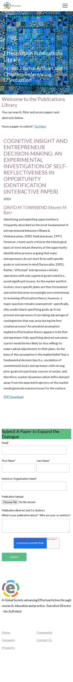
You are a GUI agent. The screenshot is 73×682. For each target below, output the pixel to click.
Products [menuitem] (8, 648)
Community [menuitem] (44, 632)
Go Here (40, 126)
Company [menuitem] (8, 640)
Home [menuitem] (6, 632)
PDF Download (13, 397)
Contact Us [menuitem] (44, 640)
